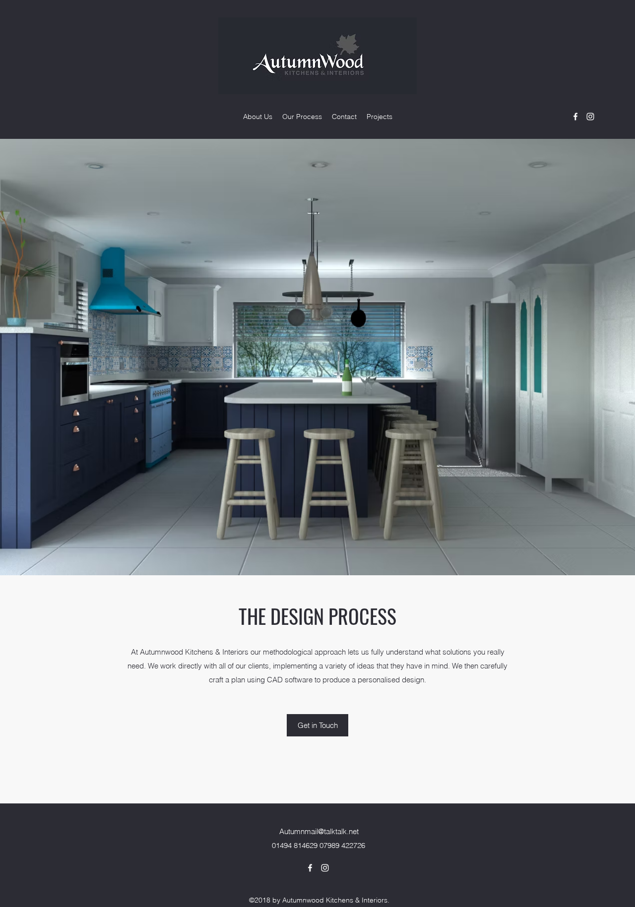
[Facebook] (575, 116)
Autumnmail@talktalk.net (319, 831)
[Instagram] (590, 116)
